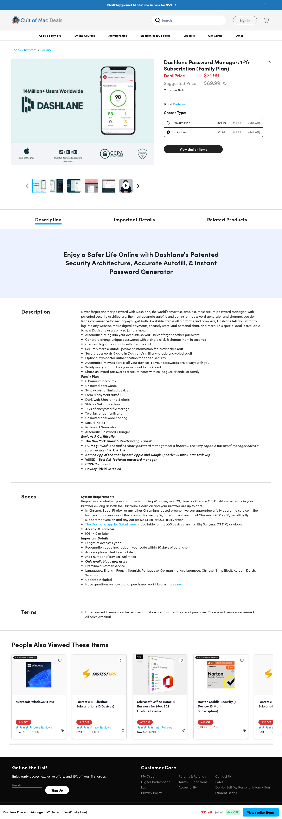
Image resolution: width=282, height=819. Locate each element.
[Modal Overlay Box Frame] (141, 409)
